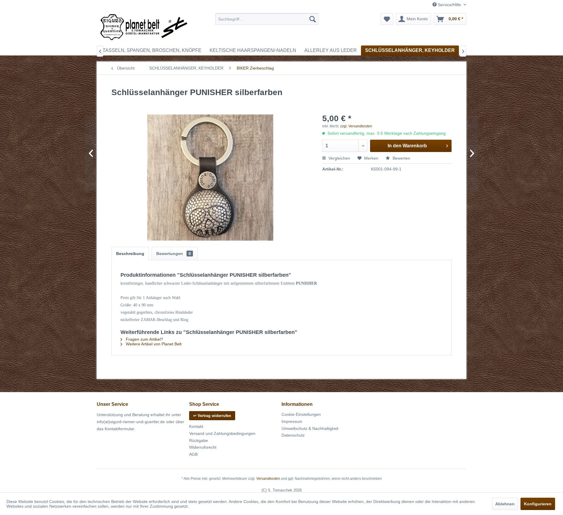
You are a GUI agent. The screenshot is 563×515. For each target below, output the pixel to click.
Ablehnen (505, 504)
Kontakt (196, 426)
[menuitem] (267, 19)
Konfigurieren (538, 504)
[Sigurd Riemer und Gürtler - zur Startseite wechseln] (144, 28)
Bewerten (400, 158)
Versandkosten (268, 479)
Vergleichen (338, 158)
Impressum (292, 421)
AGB (193, 454)
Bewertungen (173, 253)
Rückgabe (198, 440)
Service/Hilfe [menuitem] (449, 4)
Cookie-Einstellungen (301, 414)
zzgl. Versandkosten (356, 126)
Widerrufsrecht (202, 447)
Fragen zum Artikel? (144, 339)
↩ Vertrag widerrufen (212, 415)
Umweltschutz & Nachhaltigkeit (310, 428)
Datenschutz (293, 435)
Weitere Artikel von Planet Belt (153, 344)
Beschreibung (130, 253)
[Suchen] (312, 19)
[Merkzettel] (387, 19)
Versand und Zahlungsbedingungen (222, 433)
